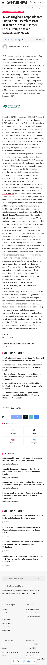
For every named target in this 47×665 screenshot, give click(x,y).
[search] (31, 2)
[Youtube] (12, 441)
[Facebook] (12, 431)
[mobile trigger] (4, 2)
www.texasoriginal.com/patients (17, 282)
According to (8, 193)
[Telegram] (34, 441)
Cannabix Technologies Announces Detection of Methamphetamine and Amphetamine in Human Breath (22, 367)
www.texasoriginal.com (12, 264)
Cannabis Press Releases (13, 12)
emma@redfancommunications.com (18, 343)
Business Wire (16, 408)
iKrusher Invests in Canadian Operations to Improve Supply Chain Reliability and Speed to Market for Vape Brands (20, 395)
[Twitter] (34, 431)
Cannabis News (17, 2)
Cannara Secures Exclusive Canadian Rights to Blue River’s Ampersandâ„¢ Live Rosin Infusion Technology (21, 376)
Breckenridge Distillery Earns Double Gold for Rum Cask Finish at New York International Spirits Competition (22, 386)
